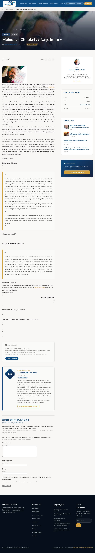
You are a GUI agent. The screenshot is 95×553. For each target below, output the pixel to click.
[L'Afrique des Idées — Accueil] (9, 4)
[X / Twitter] (46, 59)
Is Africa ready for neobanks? (59, 519)
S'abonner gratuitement (77, 172)
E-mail (4, 471)
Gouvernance (36, 525)
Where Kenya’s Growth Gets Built (62, 514)
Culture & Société (32, 44)
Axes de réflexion (43, 3)
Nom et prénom (7, 463)
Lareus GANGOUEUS (11, 44)
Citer (7, 59)
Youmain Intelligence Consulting (83, 547)
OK (78, 525)
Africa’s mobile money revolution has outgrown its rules (62, 530)
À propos (62, 3)
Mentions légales (58, 547)
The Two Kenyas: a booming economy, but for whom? (62, 524)
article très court (40, 287)
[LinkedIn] (49, 59)
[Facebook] (53, 59)
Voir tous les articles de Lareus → (28, 406)
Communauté (54, 3)
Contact (85, 3)
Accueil (4, 30)
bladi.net (51, 87)
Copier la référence (12, 358)
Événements (32, 3)
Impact (34, 529)
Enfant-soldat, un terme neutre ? (61, 510)
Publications (23, 3)
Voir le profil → (77, 81)
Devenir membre (37, 532)
